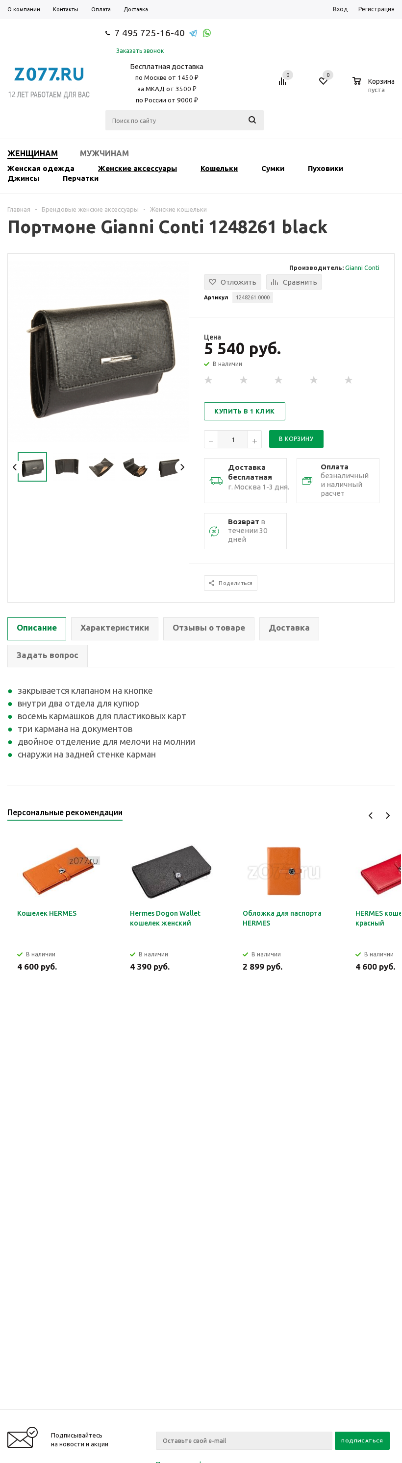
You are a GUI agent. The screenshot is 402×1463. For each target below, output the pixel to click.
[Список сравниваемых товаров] (284, 84)
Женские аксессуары (137, 168)
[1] (209, 380)
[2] (244, 380)
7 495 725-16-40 (150, 33)
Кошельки (219, 168)
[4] (314, 380)
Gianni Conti (362, 267)
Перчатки (81, 178)
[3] (279, 380)
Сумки (272, 168)
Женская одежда (41, 168)
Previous (15, 467)
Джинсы (23, 178)
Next (182, 467)
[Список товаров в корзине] (375, 88)
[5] (349, 380)
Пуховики (325, 168)
